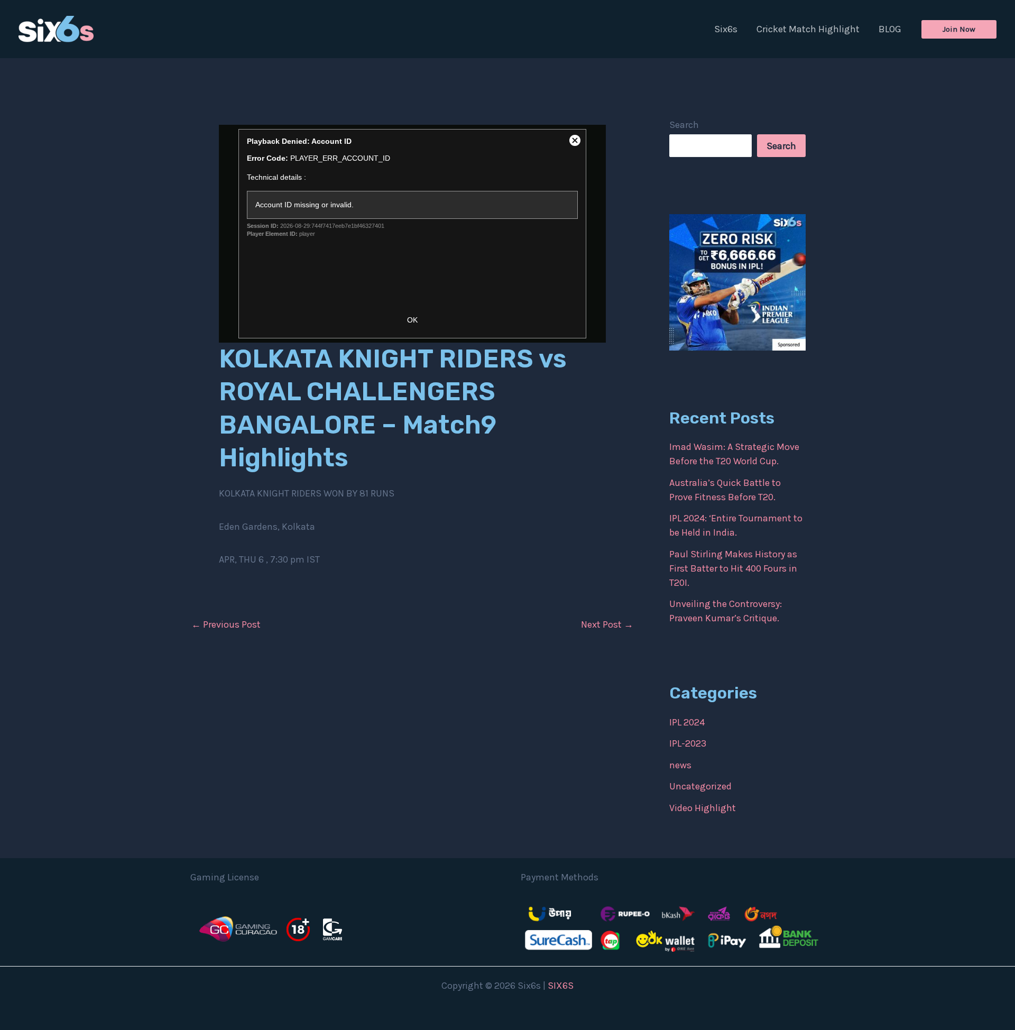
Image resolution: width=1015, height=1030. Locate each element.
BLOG (890, 29)
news (680, 765)
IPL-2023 (687, 743)
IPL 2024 (687, 722)
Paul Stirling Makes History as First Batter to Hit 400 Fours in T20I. (733, 568)
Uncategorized (700, 786)
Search (684, 125)
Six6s (725, 29)
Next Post (607, 624)
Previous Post (226, 624)
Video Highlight (702, 808)
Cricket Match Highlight (808, 29)
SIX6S (561, 985)
